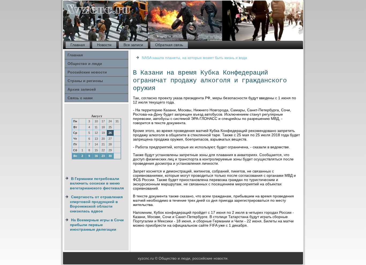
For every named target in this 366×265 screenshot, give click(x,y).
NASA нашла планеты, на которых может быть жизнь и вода (194, 58)
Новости (104, 45)
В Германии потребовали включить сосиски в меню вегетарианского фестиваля (97, 183)
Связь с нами (80, 98)
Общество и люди (85, 63)
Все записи (133, 45)
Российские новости (87, 72)
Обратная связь (169, 45)
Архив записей (82, 89)
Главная (77, 45)
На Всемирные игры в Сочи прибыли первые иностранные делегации (97, 224)
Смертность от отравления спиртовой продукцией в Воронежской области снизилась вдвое (96, 204)
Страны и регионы (85, 81)
